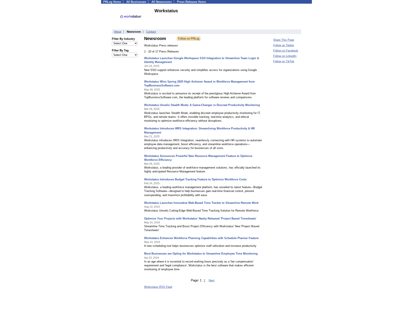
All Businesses (136, 1)
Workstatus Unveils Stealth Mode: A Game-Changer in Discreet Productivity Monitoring (202, 105)
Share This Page (283, 39)
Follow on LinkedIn (284, 56)
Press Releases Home (191, 1)
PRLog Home (112, 1)
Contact (151, 31)
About (117, 31)
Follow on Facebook (285, 50)
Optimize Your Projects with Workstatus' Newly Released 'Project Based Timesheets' (200, 218)
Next (211, 280)
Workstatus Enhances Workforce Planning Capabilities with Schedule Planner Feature (201, 238)
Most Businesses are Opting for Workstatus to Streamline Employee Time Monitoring (201, 253)
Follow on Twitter (283, 45)
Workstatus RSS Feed (158, 287)
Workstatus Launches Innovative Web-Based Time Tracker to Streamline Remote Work (201, 202)
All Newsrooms (161, 1)
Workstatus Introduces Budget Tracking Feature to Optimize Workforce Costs (195, 179)
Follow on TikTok (283, 61)
